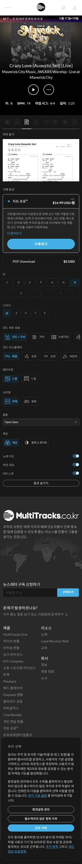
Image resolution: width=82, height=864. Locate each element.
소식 (44, 678)
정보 (44, 665)
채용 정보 (47, 671)
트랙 (6, 675)
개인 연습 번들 (13, 721)
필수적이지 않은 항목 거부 (41, 818)
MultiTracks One (15, 634)
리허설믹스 (11, 708)
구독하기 (41, 244)
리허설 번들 (11, 648)
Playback (9, 681)
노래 (44, 634)
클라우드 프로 (13, 701)
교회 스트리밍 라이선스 (19, 668)
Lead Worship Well (55, 641)
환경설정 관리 (41, 809)
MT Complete (13, 661)
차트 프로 (10, 728)
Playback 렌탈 (13, 695)
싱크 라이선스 (13, 654)
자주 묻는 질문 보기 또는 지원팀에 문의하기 (33, 614)
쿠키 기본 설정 (37, 795)
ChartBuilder (12, 715)
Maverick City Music (19, 71)
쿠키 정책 (52, 847)
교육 (44, 648)
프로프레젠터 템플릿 (17, 735)
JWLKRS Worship (52, 71)
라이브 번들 (11, 641)
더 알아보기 (14, 233)
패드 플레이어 (13, 688)
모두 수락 (41, 828)
